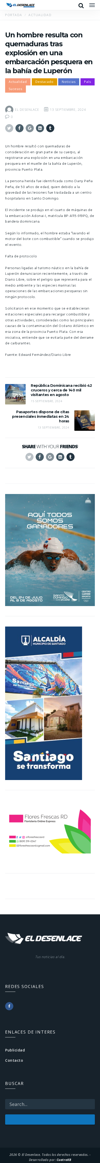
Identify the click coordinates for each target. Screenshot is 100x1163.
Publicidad (15, 1050)
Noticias (69, 82)
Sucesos (15, 89)
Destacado (44, 82)
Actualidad (18, 82)
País (87, 82)
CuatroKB (64, 1160)
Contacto (14, 1060)
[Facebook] (9, 1006)
